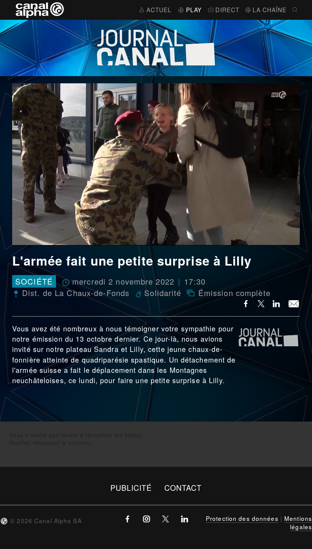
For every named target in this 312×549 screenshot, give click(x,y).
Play (194, 9)
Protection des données (242, 518)
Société (34, 281)
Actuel (159, 9)
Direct (227, 9)
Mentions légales (298, 522)
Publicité (131, 487)
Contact (183, 487)
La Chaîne (270, 9)
